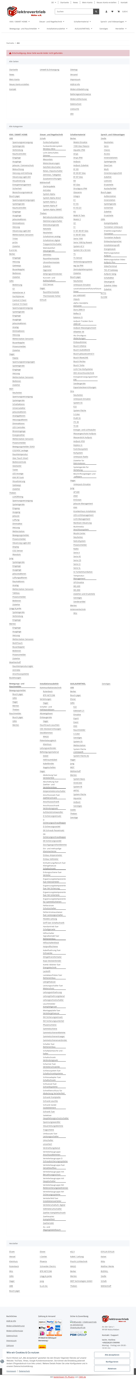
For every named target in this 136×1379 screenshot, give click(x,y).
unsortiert (47, 1144)
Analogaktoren (18, 415)
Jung (11, 558)
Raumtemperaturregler (22, 666)
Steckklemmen (46, 732)
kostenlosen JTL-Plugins (64, 1377)
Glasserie (77, 192)
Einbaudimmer (80, 342)
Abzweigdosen (46, 713)
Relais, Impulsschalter (53, 171)
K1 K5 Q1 (77, 207)
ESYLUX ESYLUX (107, 1251)
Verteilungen (45, 699)
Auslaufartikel (110, 188)
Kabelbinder (48, 763)
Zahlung (10, 1345)
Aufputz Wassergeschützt (84, 328)
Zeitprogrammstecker (52, 274)
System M (77, 786)
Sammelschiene (50, 1028)
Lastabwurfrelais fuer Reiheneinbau (52, 976)
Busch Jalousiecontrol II (83, 353)
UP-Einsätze (78, 582)
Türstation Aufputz (112, 237)
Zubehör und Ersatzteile (84, 594)
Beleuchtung (18, 169)
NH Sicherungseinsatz (53, 1017)
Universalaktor (18, 408)
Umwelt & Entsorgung (49, 69)
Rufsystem (78, 453)
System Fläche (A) (81, 756)
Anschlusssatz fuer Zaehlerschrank (51, 796)
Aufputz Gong (110, 274)
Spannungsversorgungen (23, 200)
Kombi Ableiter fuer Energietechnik (52, 966)
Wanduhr (16, 554)
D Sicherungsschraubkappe (54, 821)
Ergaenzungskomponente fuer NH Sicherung (54, 887)
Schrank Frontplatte (52, 1097)
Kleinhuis (47, 744)
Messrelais (48, 159)
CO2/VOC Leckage (20, 450)
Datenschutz (24, 1371)
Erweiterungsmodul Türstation (113, 232)
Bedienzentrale (19, 462)
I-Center (43, 1256)
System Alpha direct (52, 198)
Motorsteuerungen (51, 163)
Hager (12, 354)
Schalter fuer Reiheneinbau (49, 1045)
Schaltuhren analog (51, 236)
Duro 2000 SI (79, 309)
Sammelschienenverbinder (55, 1040)
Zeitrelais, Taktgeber (52, 174)
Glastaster (17, 466)
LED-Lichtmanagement (83, 515)
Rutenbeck (47, 691)
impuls (76, 299)
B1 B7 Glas (78, 177)
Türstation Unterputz (113, 227)
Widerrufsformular (78, 99)
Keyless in (77, 445)
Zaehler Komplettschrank (54, 1212)
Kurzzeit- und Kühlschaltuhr (49, 279)
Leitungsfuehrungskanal (54, 996)
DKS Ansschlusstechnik (83, 373)
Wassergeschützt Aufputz (84, 433)
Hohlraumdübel (50, 759)
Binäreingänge (19, 431)
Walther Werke (107, 1266)
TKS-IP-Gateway (111, 270)
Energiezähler (18, 435)
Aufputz (76, 161)
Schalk (43, 138)
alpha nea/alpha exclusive (80, 304)
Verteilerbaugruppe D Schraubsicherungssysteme (55, 1159)
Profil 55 (77, 418)
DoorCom (108, 165)
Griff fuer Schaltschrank (53, 922)
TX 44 (75, 426)
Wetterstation (18, 531)
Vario (106, 146)
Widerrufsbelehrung (79, 89)
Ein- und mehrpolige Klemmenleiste (52, 850)
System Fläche (79, 410)
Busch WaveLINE (80, 357)
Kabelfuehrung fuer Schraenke (52, 951)
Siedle (103, 138)
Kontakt (124, 2)
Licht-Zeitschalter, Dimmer (51, 154)
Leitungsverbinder (48, 748)
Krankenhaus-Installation (84, 511)
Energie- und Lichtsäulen (84, 429)
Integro (76, 196)
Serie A (76, 552)
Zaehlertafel (48, 1223)
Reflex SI (77, 313)
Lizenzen (108, 180)
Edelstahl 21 (78, 710)
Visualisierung (18, 180)
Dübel (45, 756)
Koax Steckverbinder (52, 960)
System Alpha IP (50, 205)
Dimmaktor (17, 523)
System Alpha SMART (52, 209)
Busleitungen (15, 677)
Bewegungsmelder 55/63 (23, 446)
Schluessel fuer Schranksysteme (50, 1085)
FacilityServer (18, 296)
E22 (75, 406)
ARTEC (76, 790)
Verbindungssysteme (82, 261)
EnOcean (77, 499)
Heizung (16, 227)
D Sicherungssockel (51, 826)
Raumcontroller (19, 153)
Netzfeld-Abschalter (52, 167)
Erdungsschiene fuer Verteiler (52, 873)
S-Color (76, 414)
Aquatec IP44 (79, 150)
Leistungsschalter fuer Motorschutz (53, 987)
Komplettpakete (111, 223)
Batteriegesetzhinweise (80, 94)
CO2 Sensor (17, 550)
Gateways (16, 265)
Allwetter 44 (78, 331)
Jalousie (15, 516)
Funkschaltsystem (51, 142)
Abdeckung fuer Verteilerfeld (50, 776)
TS (74, 254)
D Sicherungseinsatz (52, 816)
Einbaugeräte (46, 717)
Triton (15, 238)
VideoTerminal (110, 266)
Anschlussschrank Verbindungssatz (51, 807)
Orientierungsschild (113, 173)
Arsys (75, 153)
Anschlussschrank (51, 801)
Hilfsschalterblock (51, 942)
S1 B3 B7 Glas (79, 234)
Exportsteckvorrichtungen (84, 387)
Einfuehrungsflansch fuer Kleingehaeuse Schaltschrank (54, 866)
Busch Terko (78, 365)
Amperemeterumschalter (54, 791)
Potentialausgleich (48, 740)
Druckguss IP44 (80, 188)
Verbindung (17, 150)
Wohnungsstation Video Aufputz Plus (114, 261)
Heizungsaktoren (19, 419)
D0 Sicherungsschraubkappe (54, 835)
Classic (107, 150)
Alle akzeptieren (112, 1355)
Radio (75, 548)
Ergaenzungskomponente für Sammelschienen (54, 900)
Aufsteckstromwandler (53, 812)
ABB (11, 138)
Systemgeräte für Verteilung (81, 468)
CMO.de (82, 1377)
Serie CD (77, 560)
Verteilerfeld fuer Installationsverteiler (52, 1199)
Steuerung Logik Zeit (21, 177)
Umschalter (48, 1140)
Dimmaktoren (18, 223)
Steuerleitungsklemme (53, 1126)
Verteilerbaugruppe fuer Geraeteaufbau (54, 1166)
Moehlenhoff (15, 662)
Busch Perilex (79, 361)
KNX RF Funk (18, 477)
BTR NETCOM (49, 695)
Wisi (75, 613)
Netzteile (47, 228)
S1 (74, 227)
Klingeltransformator (52, 957)
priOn (15, 242)
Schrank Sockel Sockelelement (49, 1106)
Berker (12, 254)
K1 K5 (75, 204)
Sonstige (74, 817)
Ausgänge (16, 161)
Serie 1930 (78, 238)
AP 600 (76, 492)
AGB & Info (75, 84)
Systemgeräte (18, 146)
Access (107, 153)
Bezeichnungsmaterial (22, 192)
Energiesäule (110, 249)
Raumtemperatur (20, 454)
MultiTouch (17, 643)
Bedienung (17, 284)
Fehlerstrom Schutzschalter (49, 907)
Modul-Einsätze (80, 142)
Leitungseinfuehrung (52, 992)
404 (71, 114)
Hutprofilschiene (50, 946)
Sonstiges (77, 597)
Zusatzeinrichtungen (52, 178)
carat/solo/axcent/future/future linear (87, 290)
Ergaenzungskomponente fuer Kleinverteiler (54, 880)
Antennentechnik (78, 609)
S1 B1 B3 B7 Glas (80, 231)
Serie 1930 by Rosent (82, 242)
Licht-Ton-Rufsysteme (83, 369)
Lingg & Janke (15, 608)
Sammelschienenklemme (54, 1032)
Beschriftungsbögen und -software (84, 475)
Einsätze (77, 714)
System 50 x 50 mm (82, 250)
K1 (74, 200)
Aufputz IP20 (79, 441)
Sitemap (74, 69)
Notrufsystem (79, 541)
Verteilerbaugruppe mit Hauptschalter (53, 1179)
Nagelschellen (49, 767)
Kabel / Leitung (77, 1256)
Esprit (76, 718)
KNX (75, 507)
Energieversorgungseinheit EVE (85, 378)
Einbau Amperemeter (52, 855)
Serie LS (76, 564)
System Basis (79, 779)
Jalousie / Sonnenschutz (23, 165)
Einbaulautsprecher (113, 241)
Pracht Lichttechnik (78, 1261)
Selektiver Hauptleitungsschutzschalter (56, 1116)
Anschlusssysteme (20, 674)
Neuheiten (17, 392)
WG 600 (76, 586)
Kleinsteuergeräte (51, 225)
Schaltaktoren (18, 404)
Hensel (12, 1256)
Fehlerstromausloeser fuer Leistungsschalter (53, 913)
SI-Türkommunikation (83, 572)
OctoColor (77, 782)
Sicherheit (17, 188)
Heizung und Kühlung (22, 173)
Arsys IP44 (77, 157)
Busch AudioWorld (81, 350)
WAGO (46, 736)
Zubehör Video (110, 285)
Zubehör (16, 246)
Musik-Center (79, 533)
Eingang (16, 508)
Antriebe (16, 670)
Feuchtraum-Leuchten (50, 725)
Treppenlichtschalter (52, 244)
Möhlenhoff (45, 182)
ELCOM (104, 297)
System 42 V (78, 246)
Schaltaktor (109, 277)
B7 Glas (76, 184)
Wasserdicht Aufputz (82, 437)
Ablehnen (112, 1368)
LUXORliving (17, 496)
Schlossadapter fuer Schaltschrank (52, 1078)
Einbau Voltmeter (50, 859)
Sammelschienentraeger (54, 1036)
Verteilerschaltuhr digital (54, 1205)
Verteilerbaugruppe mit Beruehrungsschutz (53, 1173)
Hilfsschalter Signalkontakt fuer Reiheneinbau (51, 936)
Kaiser (103, 1256)
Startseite (64, 2)
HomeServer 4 (18, 292)
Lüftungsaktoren (19, 577)
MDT (11, 388)
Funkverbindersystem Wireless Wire (52, 147)
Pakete (15, 358)
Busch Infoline (79, 346)
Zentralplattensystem (82, 269)
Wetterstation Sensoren (22, 234)
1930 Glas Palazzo (81, 146)
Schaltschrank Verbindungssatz (50, 1058)
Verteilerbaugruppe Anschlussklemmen (52, 1153)
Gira (72, 391)
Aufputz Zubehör (81, 165)
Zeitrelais (47, 254)
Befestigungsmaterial (49, 752)
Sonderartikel (79, 601)
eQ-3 (72, 1251)
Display (15, 546)
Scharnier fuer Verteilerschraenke (51, 1065)
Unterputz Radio (80, 456)
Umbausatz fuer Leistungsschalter (51, 1135)
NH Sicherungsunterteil (53, 1021)
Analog (15, 327)
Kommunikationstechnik (50, 687)
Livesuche (74, 109)
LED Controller (18, 427)
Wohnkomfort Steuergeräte (49, 249)
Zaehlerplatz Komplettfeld (49, 1218)
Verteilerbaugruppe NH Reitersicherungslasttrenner (55, 1186)
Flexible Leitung (50, 919)
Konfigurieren (112, 1362)
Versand (74, 74)
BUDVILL (104, 1271)
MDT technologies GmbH (81, 1281)
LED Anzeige (17, 473)
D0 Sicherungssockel (52, 841)
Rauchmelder (15, 713)
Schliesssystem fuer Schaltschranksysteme (53, 1072)
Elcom (12, 1251)
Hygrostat (47, 270)
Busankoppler (18, 269)
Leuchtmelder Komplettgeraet (50, 1005)
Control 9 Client (19, 300)
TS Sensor (77, 258)
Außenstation (110, 196)
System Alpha (49, 194)
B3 (74, 180)
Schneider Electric (48, 1266)
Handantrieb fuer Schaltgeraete (51, 928)
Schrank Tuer (49, 1111)
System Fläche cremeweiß (79, 750)
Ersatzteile (108, 184)
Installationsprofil (112, 245)
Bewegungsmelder (20, 535)
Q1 (74, 223)
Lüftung (15, 519)
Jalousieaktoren (19, 219)
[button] (106, 11)
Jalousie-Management (83, 503)
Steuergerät (109, 281)
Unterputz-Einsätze (82, 284)
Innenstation (109, 200)
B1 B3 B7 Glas (79, 173)
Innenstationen (111, 157)
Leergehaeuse (49, 981)
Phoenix (43, 1261)
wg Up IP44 (78, 265)
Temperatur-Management (79, 577)
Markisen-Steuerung (82, 523)
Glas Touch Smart (20, 458)
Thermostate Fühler (52, 296)
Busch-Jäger (14, 196)
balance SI (78, 317)
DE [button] (52, 2)
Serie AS (77, 556)
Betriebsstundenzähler (53, 217)
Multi (106, 169)
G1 (13, 288)
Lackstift (46, 971)
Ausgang (16, 512)
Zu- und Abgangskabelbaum (52, 1228)
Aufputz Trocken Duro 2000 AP (83, 322)
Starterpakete (49, 186)
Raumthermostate (51, 258)
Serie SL (76, 568)
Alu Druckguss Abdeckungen (79, 337)
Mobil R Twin (79, 215)
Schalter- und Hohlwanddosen (47, 708)
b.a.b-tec (13, 250)
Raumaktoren (18, 581)
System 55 (77, 402)
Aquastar (77, 798)
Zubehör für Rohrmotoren (79, 462)
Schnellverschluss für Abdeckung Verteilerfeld (54, 1092)
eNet (75, 496)
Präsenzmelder (19, 346)
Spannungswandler (51, 1122)
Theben (12, 493)
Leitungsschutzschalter (53, 1000)
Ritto (103, 1261)
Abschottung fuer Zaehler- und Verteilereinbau (51, 784)
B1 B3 (75, 169)
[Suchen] (96, 11)
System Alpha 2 (50, 201)
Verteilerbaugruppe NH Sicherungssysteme (53, 1193)
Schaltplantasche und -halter (53, 1052)
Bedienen (16, 273)
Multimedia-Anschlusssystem (81, 528)
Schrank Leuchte (50, 1101)
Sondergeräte (79, 383)
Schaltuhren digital (51, 240)
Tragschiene (48, 1129)
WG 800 (76, 590)
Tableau (16, 593)
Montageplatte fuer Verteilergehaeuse (51, 1011)
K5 (74, 211)
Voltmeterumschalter (52, 1209)
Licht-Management (81, 519)
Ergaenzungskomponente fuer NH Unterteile (54, 893)
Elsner (73, 699)
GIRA (11, 281)
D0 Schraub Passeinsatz (53, 830)
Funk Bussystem (80, 449)
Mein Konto (87, 2)
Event (75, 722)
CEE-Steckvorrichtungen (50, 729)
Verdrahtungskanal (51, 1148)
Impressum (11, 1371)
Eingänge (16, 157)
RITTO (103, 293)
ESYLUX (43, 299)
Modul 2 (77, 219)
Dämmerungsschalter (52, 221)
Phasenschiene (49, 1025)
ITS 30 (76, 422)
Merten (12, 623)
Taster (15, 469)
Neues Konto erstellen (106, 2)
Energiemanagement (21, 184)
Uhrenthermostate (51, 262)
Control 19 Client (19, 304)
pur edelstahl (79, 295)
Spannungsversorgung (22, 142)
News (75, 2)
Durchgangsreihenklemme (55, 844)
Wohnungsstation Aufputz (112, 254)
